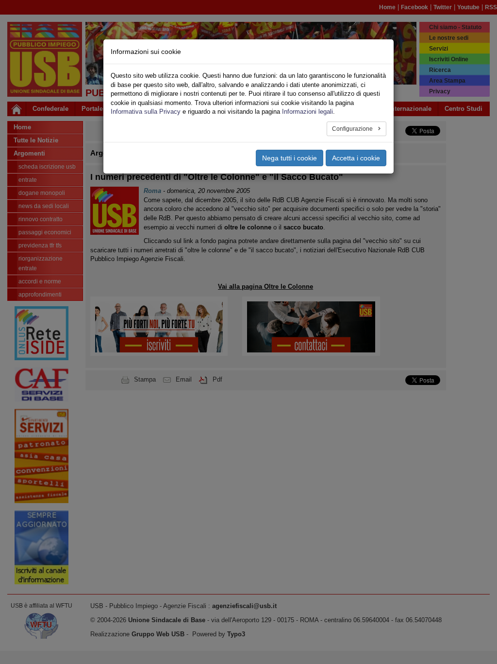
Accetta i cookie (356, 158)
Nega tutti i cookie (289, 158)
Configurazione (353, 128)
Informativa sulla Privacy (146, 111)
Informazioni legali (307, 111)
